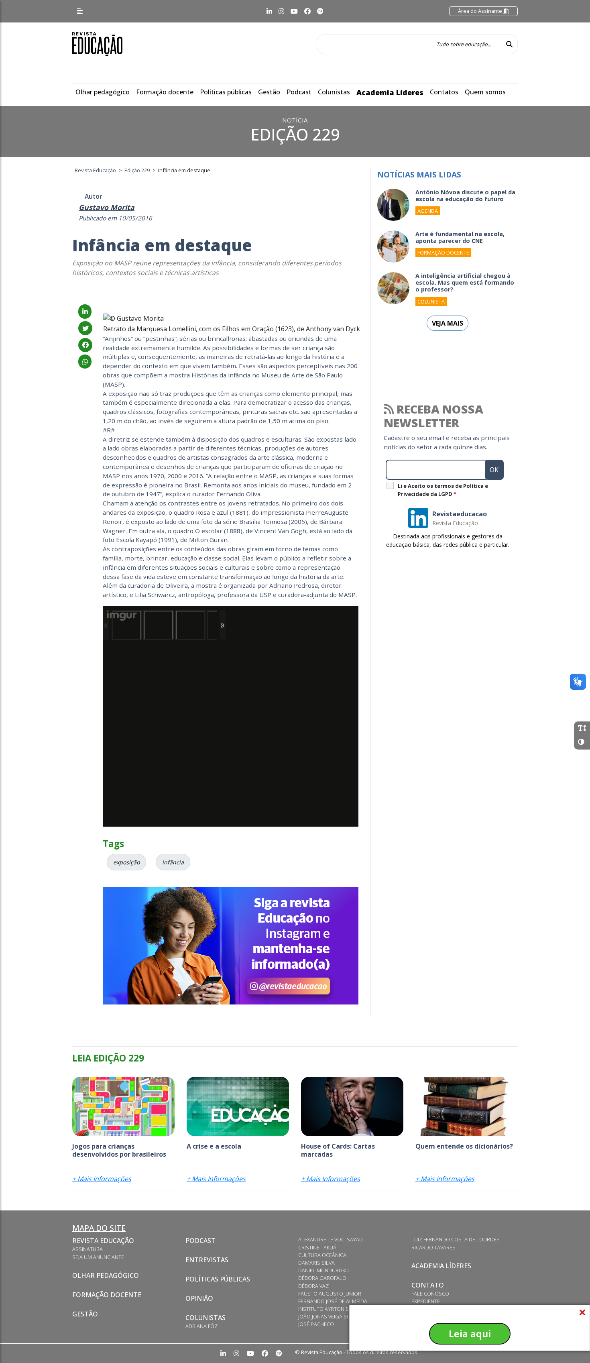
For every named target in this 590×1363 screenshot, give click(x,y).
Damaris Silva (316, 1262)
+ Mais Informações (101, 1178)
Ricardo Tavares (433, 1247)
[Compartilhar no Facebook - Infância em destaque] (85, 344)
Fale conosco (430, 1293)
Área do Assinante (480, 10)
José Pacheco (316, 1324)
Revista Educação (103, 1240)
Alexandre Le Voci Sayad (330, 1239)
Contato (427, 1285)
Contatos (444, 92)
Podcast (299, 92)
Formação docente (164, 92)
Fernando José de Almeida (332, 1301)
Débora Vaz (313, 1286)
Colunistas (334, 92)
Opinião (199, 1298)
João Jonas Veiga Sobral (330, 1316)
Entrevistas (206, 1259)
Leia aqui (470, 1333)
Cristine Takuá (317, 1247)
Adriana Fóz (201, 1326)
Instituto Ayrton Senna (330, 1308)
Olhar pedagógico (102, 92)
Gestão (269, 92)
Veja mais (447, 323)
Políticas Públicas (217, 1279)
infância (173, 862)
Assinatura (87, 1249)
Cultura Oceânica (322, 1255)
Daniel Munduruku (323, 1270)
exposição (126, 862)
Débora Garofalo (322, 1278)
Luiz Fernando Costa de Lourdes (455, 1239)
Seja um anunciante (98, 1257)
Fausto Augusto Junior (329, 1293)
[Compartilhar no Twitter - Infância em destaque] (85, 328)
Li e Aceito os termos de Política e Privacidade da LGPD (443, 489)
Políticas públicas (226, 92)
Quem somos (485, 92)
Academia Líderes (389, 92)
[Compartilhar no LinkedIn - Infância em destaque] (85, 311)
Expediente (425, 1301)
